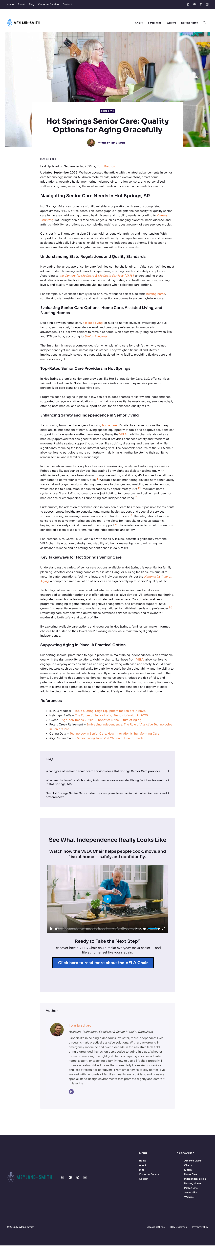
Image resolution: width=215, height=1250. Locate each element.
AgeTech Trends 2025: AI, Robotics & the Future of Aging (101, 720)
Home (10, 4)
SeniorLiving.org (95, 336)
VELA (123, 434)
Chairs (139, 22)
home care (109, 425)
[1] (97, 479)
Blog (31, 4)
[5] (131, 515)
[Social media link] (187, 4)
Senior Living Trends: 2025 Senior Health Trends (110, 738)
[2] (136, 497)
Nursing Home (189, 22)
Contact (67, 4)
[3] (139, 488)
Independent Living (195, 1178)
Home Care (107, 111)
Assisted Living (193, 1160)
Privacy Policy (200, 1226)
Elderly (188, 1169)
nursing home (155, 294)
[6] (116, 524)
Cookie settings (156, 1226)
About (21, 4)
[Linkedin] (71, 1091)
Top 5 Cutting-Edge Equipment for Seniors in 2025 (110, 711)
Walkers (171, 22)
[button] (204, 23)
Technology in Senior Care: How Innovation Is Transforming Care (114, 733)
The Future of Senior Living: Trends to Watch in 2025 (111, 715)
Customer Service (48, 4)
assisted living (93, 323)
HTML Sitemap (178, 1226)
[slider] (95, 928)
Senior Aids (154, 22)
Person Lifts (191, 1187)
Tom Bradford (118, 142)
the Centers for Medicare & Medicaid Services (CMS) (96, 275)
